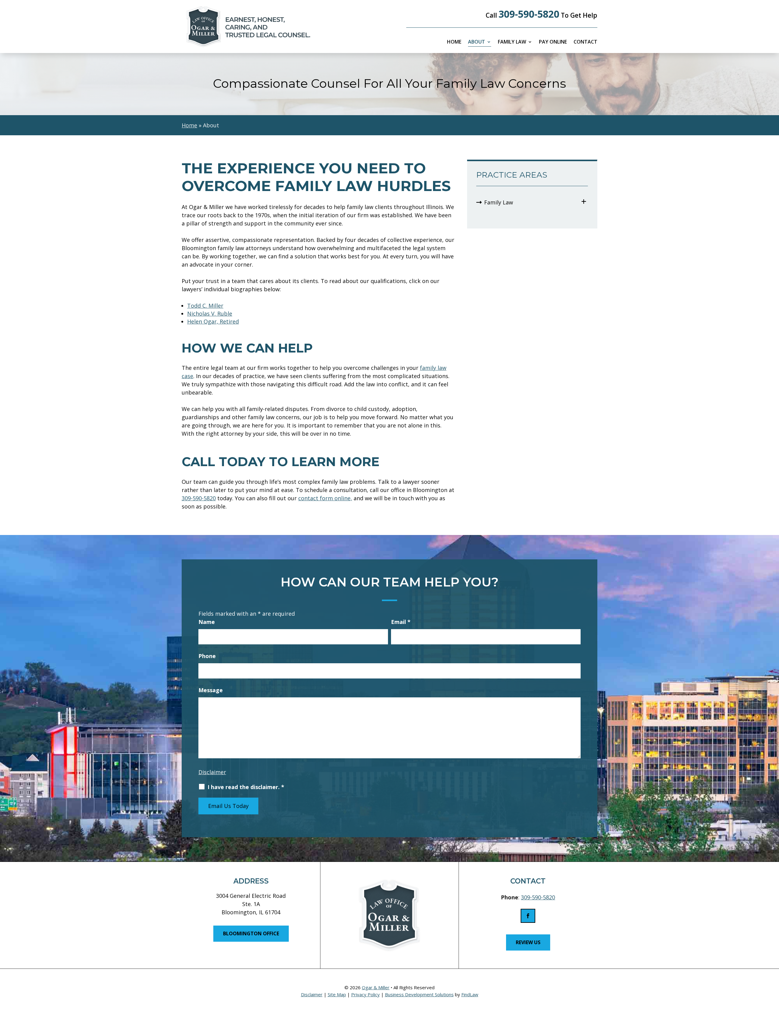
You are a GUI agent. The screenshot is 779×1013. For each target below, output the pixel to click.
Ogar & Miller (376, 987)
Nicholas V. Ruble (209, 313)
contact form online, (325, 498)
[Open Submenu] (583, 201)
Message (210, 690)
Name (206, 621)
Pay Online (553, 42)
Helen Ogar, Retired (213, 321)
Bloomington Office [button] (251, 933)
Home (454, 42)
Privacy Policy (365, 994)
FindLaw (469, 994)
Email (400, 621)
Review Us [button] (528, 942)
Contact (585, 42)
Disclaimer (212, 772)
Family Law (512, 42)
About (476, 42)
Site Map (337, 994)
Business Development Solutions (419, 994)
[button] (773, 969)
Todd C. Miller (205, 305)
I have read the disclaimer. (246, 787)
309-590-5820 (528, 13)
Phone (207, 656)
